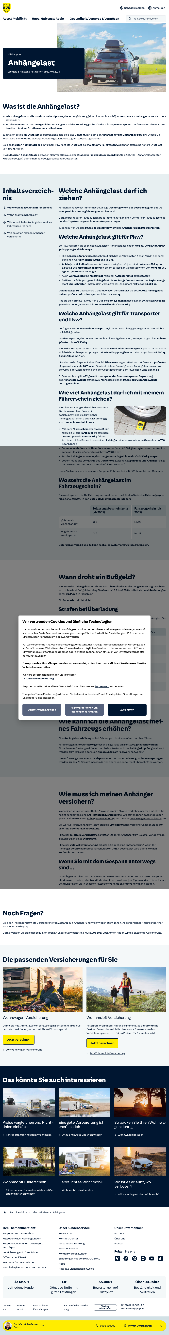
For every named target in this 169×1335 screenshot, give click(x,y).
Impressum (102, 686)
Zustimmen (127, 709)
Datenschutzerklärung (40, 678)
